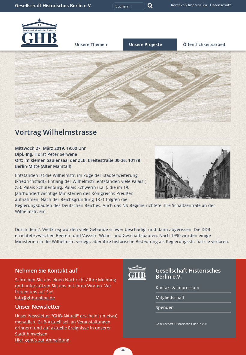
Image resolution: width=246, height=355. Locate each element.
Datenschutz (220, 5)
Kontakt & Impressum (189, 5)
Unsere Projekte (145, 44)
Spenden (165, 307)
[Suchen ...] (150, 5)
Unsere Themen (91, 44)
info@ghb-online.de (35, 298)
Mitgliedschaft (170, 297)
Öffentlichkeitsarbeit (204, 44)
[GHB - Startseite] (42, 33)
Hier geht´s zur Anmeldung (42, 340)
